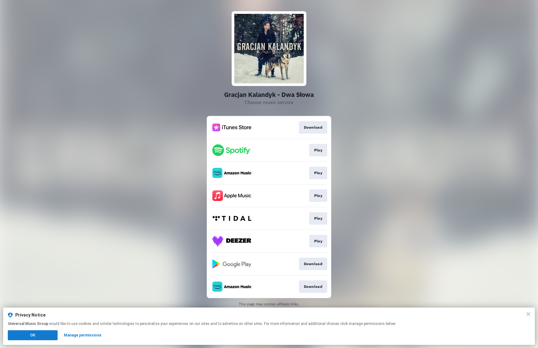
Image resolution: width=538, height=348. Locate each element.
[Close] (528, 314)
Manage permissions (82, 335)
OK (32, 335)
